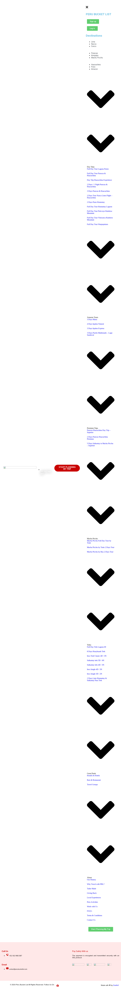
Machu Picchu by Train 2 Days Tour (100, 547)
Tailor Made (91, 889)
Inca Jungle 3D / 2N (94, 674)
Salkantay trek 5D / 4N (95, 660)
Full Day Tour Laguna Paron (98, 169)
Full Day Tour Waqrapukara (97, 224)
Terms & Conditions (94, 915)
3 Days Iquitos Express (95, 328)
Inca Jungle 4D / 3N (94, 669)
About (89, 878)
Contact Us (91, 920)
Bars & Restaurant (94, 780)
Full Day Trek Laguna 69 (96, 647)
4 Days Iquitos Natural (95, 324)
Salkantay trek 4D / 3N (95, 665)
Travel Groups (92, 784)
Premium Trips (92, 428)
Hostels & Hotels (93, 776)
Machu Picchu (92, 539)
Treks (89, 645)
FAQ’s (89, 911)
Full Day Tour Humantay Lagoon (99, 207)
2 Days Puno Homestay (96, 202)
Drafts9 (116, 985)
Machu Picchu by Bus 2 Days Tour (100, 552)
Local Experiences (94, 898)
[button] (85, 4)
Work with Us (92, 907)
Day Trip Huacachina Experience (99, 180)
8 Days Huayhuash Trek (96, 651)
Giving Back (92, 893)
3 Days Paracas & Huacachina (98, 191)
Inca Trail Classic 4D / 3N (96, 656)
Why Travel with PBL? (95, 884)
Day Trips (90, 167)
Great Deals (91, 773)
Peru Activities (92, 902)
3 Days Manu (92, 319)
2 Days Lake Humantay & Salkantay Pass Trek (97, 679)
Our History (91, 880)
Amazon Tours (92, 317)
